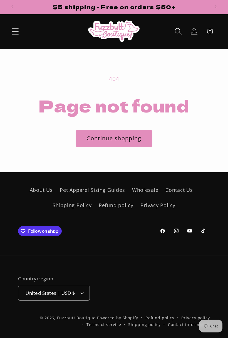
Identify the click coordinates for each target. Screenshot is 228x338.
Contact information (189, 324)
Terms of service (103, 324)
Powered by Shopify (117, 317)
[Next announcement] (216, 7)
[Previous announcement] (12, 7)
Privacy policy (195, 317)
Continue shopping (113, 138)
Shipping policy (144, 324)
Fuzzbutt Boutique (76, 317)
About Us (41, 190)
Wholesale (145, 190)
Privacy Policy (157, 205)
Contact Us (179, 190)
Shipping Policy (72, 205)
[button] (15, 31)
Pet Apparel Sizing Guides (92, 190)
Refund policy (116, 205)
